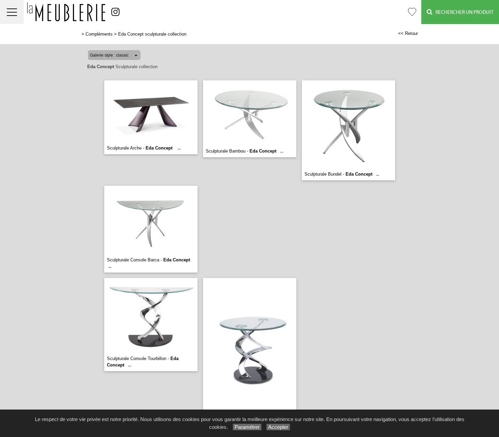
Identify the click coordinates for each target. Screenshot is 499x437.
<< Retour (408, 33)
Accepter (278, 427)
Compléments (99, 34)
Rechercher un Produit (463, 12)
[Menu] (12, 12)
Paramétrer (247, 427)
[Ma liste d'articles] (412, 12)
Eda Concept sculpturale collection (152, 34)
